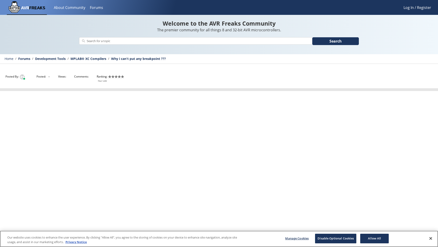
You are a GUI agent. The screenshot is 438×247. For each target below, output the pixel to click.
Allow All (374, 238)
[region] (219, 239)
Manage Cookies (297, 238)
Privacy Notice (76, 242)
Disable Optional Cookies (336, 238)
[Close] (431, 238)
